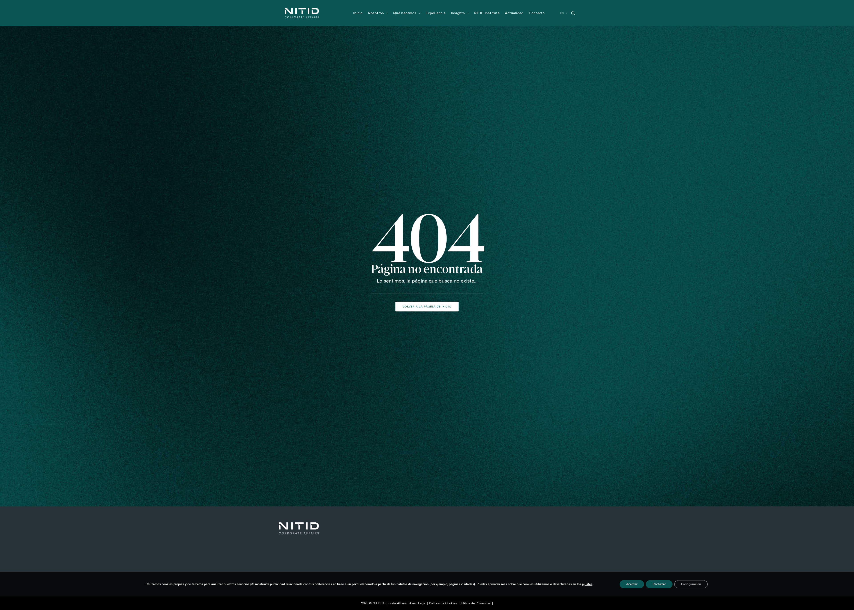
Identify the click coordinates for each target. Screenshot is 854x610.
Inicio (358, 13)
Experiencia (435, 13)
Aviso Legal (417, 603)
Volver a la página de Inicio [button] (427, 306)
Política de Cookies (443, 603)
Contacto (537, 13)
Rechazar (659, 584)
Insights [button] (458, 13)
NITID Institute (487, 13)
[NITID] (302, 13)
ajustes (587, 584)
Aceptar (631, 584)
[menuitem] (358, 13)
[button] (573, 13)
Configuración (691, 584)
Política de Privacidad (475, 603)
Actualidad (514, 13)
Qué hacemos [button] (404, 13)
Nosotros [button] (376, 13)
